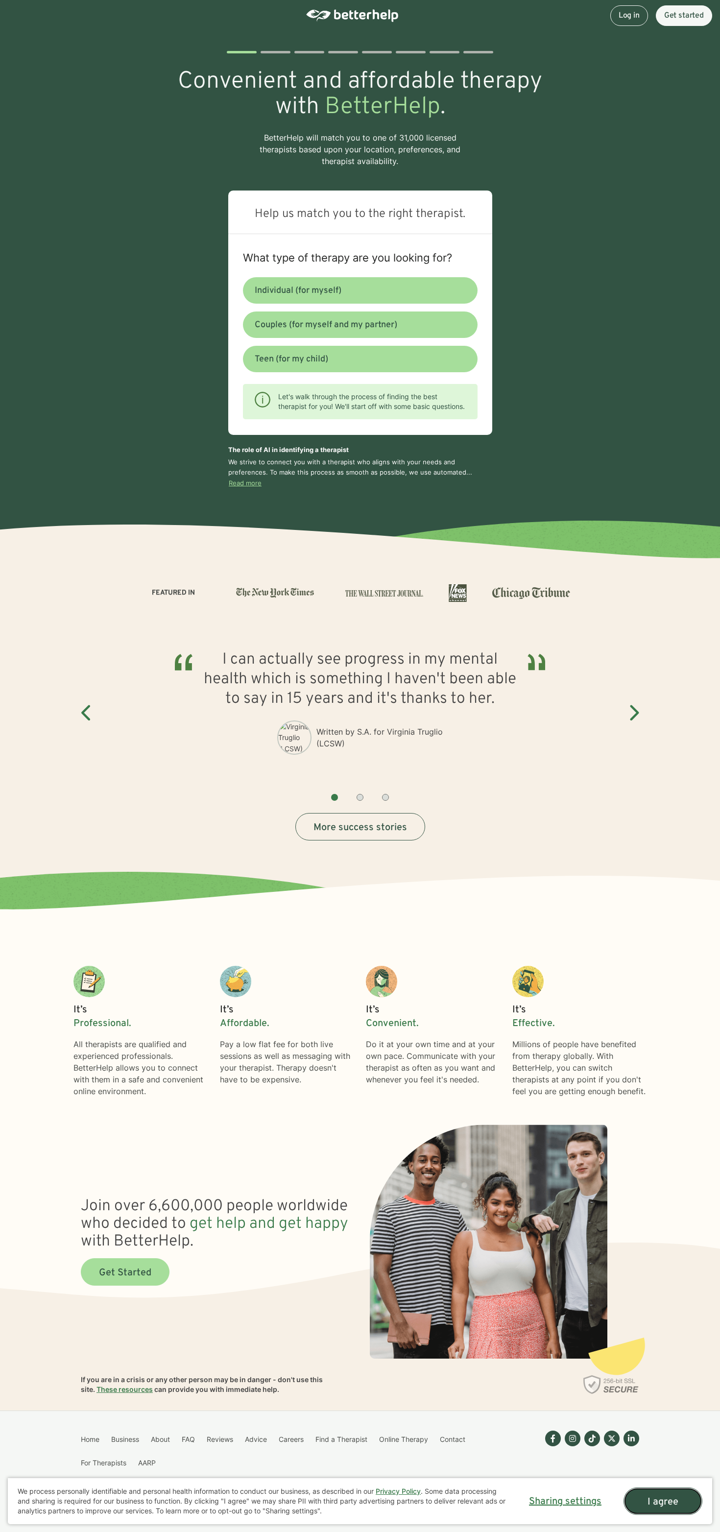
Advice (256, 1439)
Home (90, 1439)
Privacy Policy (398, 1491)
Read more (245, 483)
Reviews (220, 1439)
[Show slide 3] (385, 797)
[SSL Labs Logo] (611, 1384)
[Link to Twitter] (612, 1438)
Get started (684, 16)
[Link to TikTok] (592, 1438)
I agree (663, 1502)
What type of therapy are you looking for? (347, 257)
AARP (147, 1463)
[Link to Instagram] (572, 1438)
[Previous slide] (87, 713)
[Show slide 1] (334, 797)
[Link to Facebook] (553, 1438)
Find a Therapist (341, 1439)
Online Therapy (403, 1439)
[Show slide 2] (360, 797)
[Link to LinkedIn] (631, 1438)
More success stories (360, 827)
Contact (452, 1439)
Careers (291, 1439)
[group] (360, 713)
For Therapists (103, 1463)
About (160, 1439)
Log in (629, 16)
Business (125, 1439)
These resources (124, 1389)
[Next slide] (633, 713)
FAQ (188, 1439)
